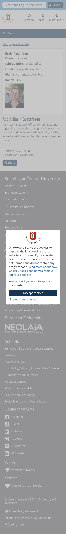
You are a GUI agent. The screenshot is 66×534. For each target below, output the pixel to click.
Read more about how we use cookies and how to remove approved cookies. (33, 271)
